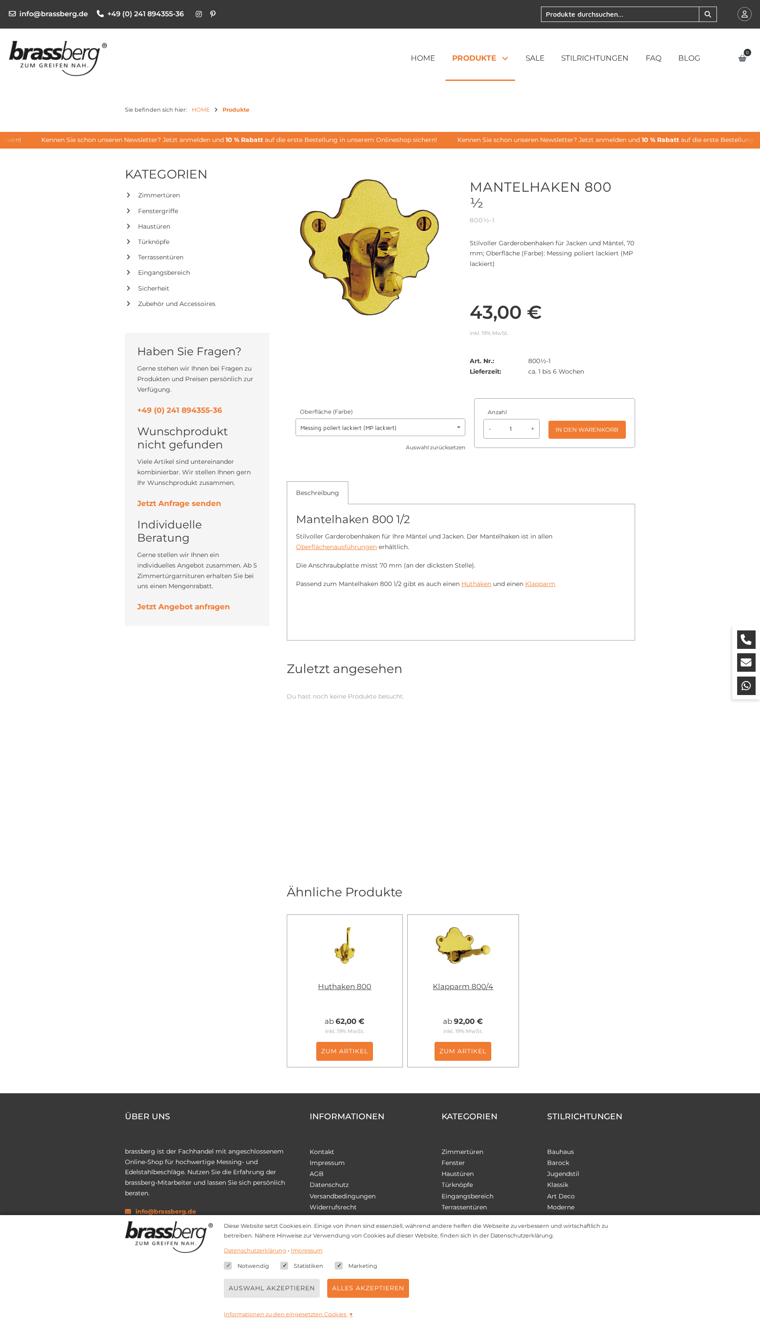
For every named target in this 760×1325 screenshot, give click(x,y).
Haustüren (154, 226)
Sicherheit (153, 288)
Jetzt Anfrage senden (179, 503)
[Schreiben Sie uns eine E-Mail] (746, 662)
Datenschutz (329, 1185)
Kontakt (322, 1152)
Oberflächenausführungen (336, 547)
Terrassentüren (160, 257)
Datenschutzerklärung (255, 1250)
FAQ (653, 58)
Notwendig (253, 1266)
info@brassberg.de (53, 14)
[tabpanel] (461, 555)
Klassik (557, 1185)
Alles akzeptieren (368, 1288)
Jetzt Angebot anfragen (183, 606)
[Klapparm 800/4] (463, 945)
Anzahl (497, 412)
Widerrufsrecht (333, 1207)
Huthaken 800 (344, 986)
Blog (689, 58)
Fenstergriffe (158, 211)
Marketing (362, 1266)
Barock (558, 1163)
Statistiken (308, 1266)
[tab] (317, 492)
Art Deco (561, 1196)
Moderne (560, 1207)
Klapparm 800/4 (463, 986)
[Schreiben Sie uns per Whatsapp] (746, 686)
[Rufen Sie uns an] (746, 639)
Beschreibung (317, 493)
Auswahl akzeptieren (272, 1288)
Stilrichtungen (594, 58)
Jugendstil (563, 1174)
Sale (535, 58)
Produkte (474, 58)
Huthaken (476, 584)
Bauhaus (560, 1152)
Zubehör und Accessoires (177, 304)
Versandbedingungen (343, 1196)
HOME (423, 58)
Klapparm (540, 584)
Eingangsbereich (164, 273)
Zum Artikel (344, 1051)
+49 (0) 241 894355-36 (145, 14)
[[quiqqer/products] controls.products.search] (707, 14)
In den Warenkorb (586, 429)
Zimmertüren (159, 195)
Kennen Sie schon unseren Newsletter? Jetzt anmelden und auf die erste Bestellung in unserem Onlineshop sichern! (228, 140)
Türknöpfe (153, 242)
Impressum (327, 1163)
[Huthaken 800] (345, 945)
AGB (317, 1174)
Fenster (453, 1163)
